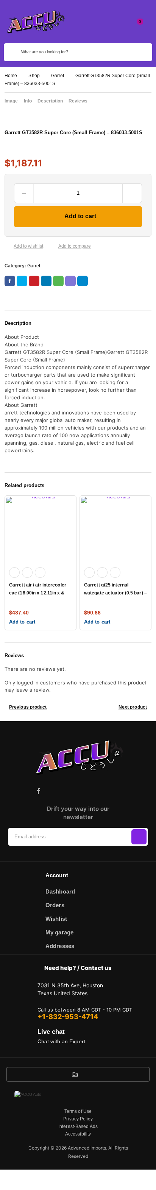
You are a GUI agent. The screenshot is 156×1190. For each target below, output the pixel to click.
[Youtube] (105, 791)
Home (11, 75)
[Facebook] (38, 791)
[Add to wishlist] (8, 247)
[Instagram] (55, 791)
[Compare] (52, 247)
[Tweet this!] (22, 281)
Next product (133, 707)
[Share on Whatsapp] (58, 281)
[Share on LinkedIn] (46, 281)
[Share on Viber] (70, 281)
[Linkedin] (72, 791)
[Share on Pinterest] (34, 281)
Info (28, 101)
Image (11, 101)
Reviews (78, 101)
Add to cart (80, 216)
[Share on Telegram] (82, 281)
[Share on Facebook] (10, 281)
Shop (33, 75)
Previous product (28, 707)
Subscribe (139, 836)
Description (50, 101)
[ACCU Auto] (35, 21)
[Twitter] (88, 791)
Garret (57, 75)
